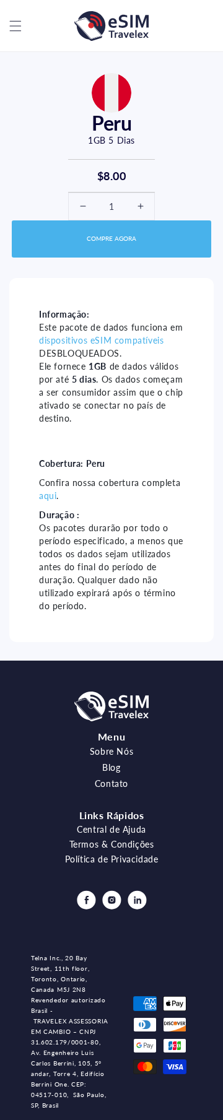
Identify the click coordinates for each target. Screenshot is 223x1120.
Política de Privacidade (112, 859)
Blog (111, 767)
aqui (47, 495)
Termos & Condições (111, 844)
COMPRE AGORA (111, 238)
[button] (15, 26)
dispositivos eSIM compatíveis (101, 340)
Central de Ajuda (111, 829)
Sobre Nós (111, 751)
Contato (111, 783)
